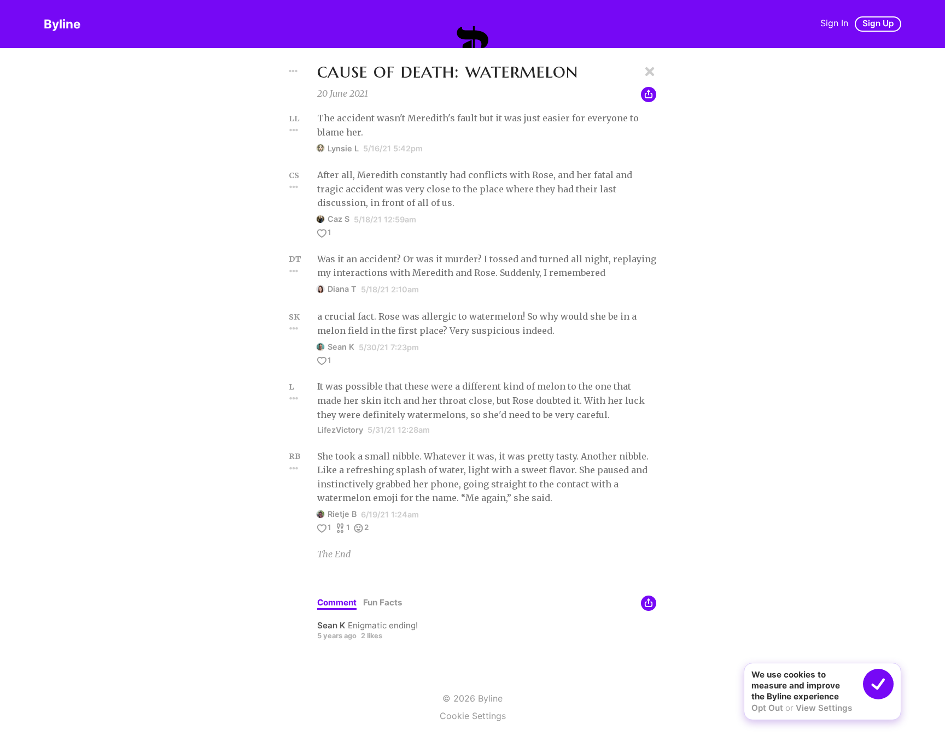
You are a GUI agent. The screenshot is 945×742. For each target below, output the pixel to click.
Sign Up (878, 23)
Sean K (341, 346)
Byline (62, 23)
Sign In (834, 22)
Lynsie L (343, 148)
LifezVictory (340, 429)
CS (294, 175)
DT (295, 259)
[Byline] (472, 37)
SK (294, 317)
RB (295, 456)
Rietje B (342, 514)
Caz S (338, 218)
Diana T (342, 288)
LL (294, 118)
